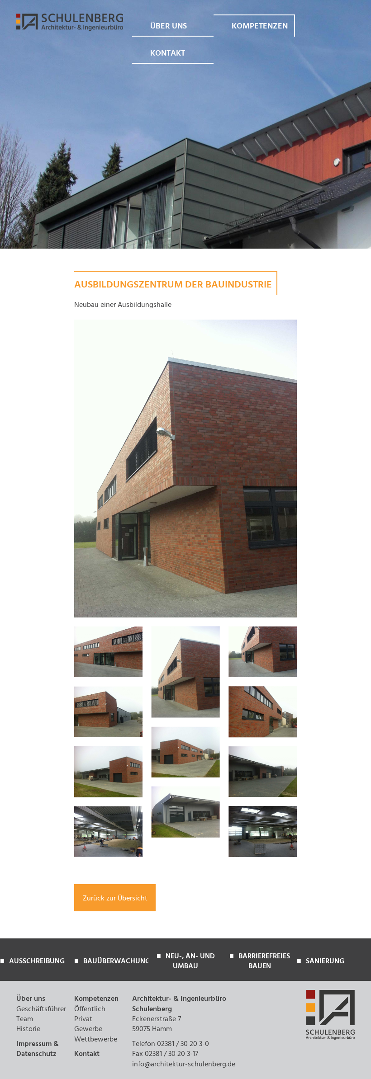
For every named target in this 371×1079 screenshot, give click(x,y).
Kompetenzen (260, 27)
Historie (28, 1030)
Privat (83, 1020)
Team (24, 1020)
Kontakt (167, 54)
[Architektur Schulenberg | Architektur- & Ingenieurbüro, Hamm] (69, 29)
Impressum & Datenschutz (37, 1049)
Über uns (168, 27)
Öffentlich (89, 1010)
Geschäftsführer (41, 1010)
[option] (37, 964)
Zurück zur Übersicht (115, 898)
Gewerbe (88, 1030)
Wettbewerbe (95, 1040)
